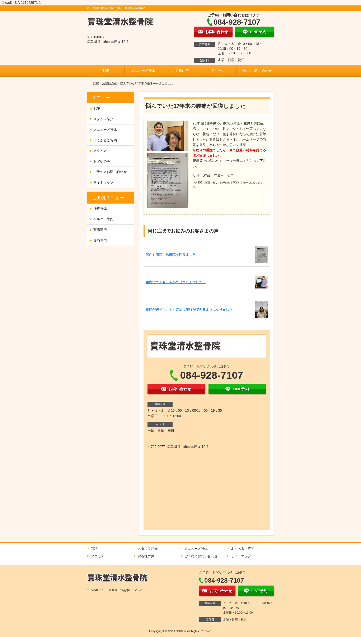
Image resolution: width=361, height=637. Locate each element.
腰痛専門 (100, 240)
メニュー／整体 (143, 70)
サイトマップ (103, 182)
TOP (105, 70)
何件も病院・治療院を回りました (171, 254)
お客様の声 (180, 70)
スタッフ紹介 (103, 119)
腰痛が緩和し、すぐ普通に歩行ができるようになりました (189, 309)
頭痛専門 (100, 230)
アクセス (218, 70)
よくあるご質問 (105, 140)
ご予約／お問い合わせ (255, 70)
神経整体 (100, 208)
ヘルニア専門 (103, 219)
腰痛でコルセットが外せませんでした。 (176, 282)
